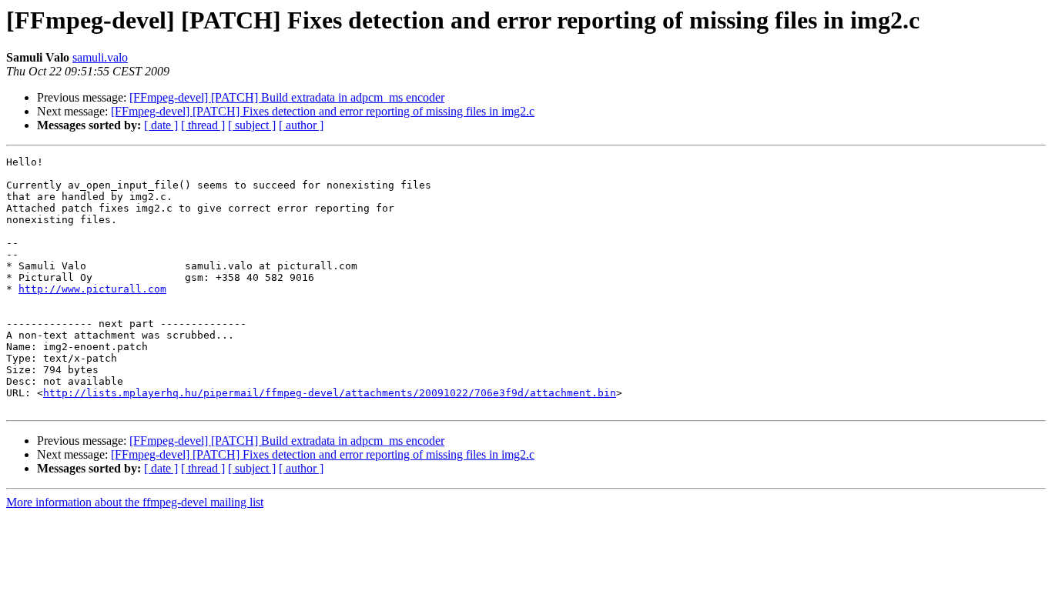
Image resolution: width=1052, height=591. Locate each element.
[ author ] (301, 125)
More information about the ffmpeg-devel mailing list (134, 502)
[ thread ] (203, 125)
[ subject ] (252, 125)
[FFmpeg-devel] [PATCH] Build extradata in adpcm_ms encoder (286, 97)
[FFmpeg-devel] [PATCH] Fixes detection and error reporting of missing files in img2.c (322, 111)
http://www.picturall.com (92, 289)
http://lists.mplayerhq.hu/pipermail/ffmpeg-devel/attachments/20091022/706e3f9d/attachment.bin (329, 393)
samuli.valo (100, 57)
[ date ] (161, 125)
